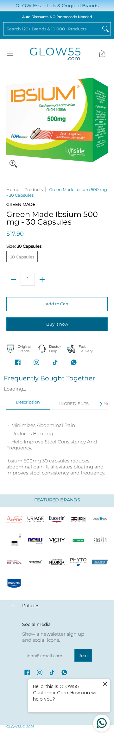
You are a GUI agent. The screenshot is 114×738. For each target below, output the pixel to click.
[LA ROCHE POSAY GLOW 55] (100, 519)
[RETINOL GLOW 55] (14, 562)
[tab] (28, 404)
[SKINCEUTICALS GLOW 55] (14, 540)
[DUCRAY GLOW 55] (100, 562)
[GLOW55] (55, 54)
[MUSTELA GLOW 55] (14, 583)
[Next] (101, 404)
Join (83, 655)
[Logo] (36, 540)
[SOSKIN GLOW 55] (100, 540)
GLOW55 (14, 726)
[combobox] (51, 28)
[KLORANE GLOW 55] (78, 540)
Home (12, 189)
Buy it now (57, 324)
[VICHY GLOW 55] (57, 540)
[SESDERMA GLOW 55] (36, 562)
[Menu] (9, 54)
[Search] (105, 28)
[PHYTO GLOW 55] (78, 562)
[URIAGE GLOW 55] (36, 519)
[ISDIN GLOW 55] (78, 519)
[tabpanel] (57, 446)
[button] (102, 54)
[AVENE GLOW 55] (14, 519)
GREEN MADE (20, 204)
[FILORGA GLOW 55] (57, 562)
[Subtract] (13, 279)
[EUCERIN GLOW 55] (57, 519)
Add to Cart (57, 303)
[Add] (42, 279)
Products (33, 189)
